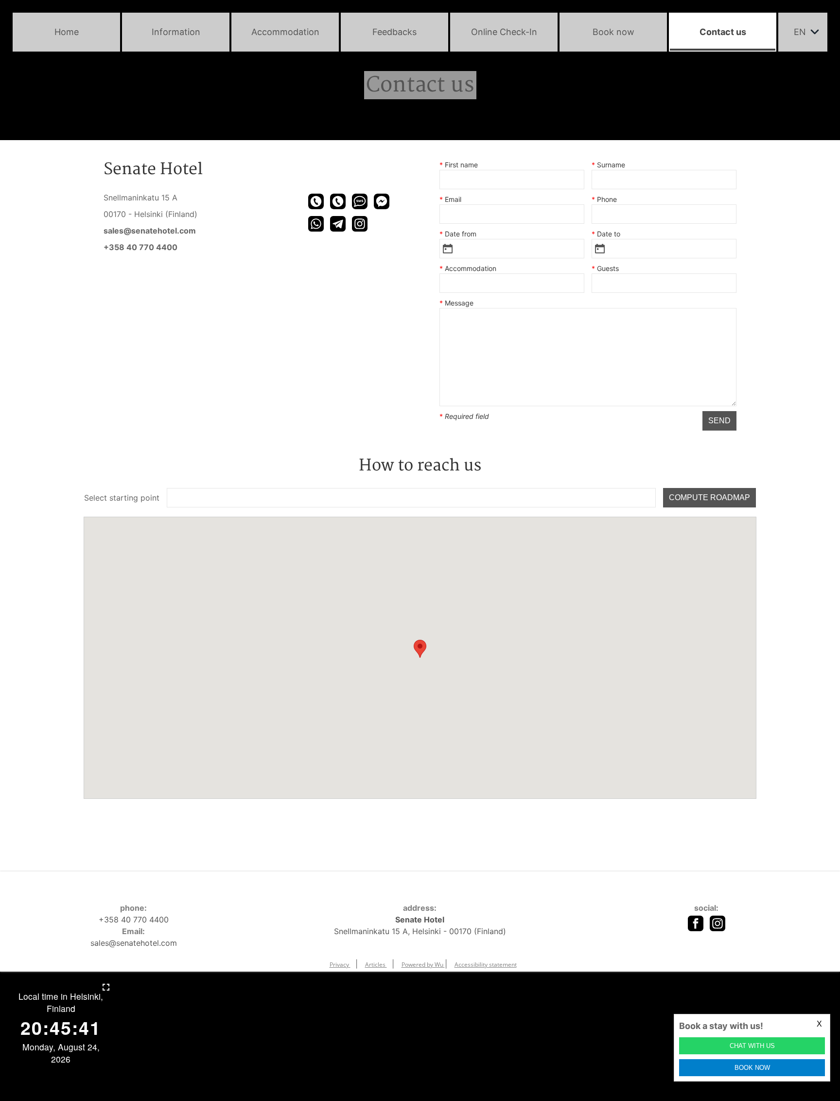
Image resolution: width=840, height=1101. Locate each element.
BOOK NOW (752, 1067)
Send (719, 420)
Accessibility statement (486, 964)
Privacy (340, 964)
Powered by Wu (423, 964)
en (800, 32)
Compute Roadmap (709, 497)
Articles (376, 964)
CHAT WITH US (752, 1045)
